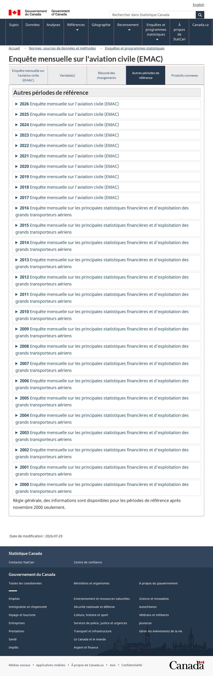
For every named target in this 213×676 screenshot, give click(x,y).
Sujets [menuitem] (14, 24)
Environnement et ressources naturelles (102, 599)
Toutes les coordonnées (25, 583)
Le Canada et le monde (90, 639)
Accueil (14, 48)
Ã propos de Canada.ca (87, 665)
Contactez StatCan (21, 562)
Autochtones (148, 607)
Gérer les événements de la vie (160, 631)
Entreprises (17, 623)
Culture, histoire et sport (91, 615)
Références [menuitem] (76, 24)
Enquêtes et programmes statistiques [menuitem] (156, 29)
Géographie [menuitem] (101, 24)
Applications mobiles (50, 665)
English (198, 4)
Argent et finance (86, 647)
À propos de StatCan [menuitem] (179, 31)
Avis (112, 665)
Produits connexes (184, 75)
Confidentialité (131, 665)
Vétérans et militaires (154, 615)
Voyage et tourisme (22, 615)
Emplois (14, 599)
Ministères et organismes (91, 583)
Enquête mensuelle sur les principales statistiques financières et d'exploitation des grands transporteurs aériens (102, 212)
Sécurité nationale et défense (94, 607)
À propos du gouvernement (158, 583)
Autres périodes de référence (145, 75)
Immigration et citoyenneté (28, 607)
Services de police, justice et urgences (100, 623)
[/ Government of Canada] (39, 13)
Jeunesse (145, 623)
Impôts (14, 647)
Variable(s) (67, 75)
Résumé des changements (106, 75)
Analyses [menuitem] (53, 24)
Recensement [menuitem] (128, 24)
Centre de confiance (88, 562)
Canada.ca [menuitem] (200, 24)
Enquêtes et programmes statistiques (135, 48)
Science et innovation (154, 599)
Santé (13, 639)
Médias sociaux (19, 665)
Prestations (16, 631)
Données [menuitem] (33, 24)
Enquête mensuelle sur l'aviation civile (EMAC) (28, 75)
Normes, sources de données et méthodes (62, 48)
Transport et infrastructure (92, 631)
